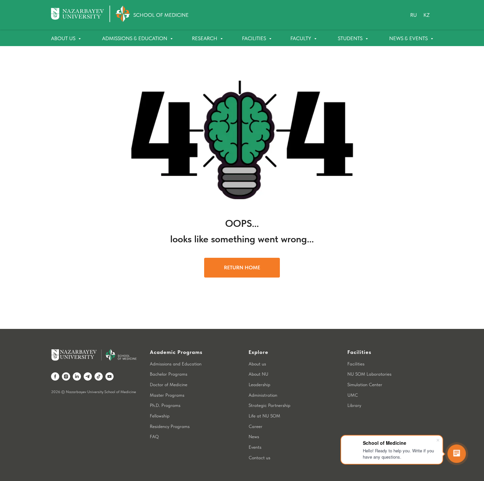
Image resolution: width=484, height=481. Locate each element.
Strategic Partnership (269, 405)
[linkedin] (77, 376)
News (254, 436)
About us (257, 363)
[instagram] (66, 376)
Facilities (254, 38)
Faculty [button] (301, 38)
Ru (413, 15)
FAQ (154, 436)
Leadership (259, 384)
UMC (352, 395)
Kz (426, 15)
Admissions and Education (176, 363)
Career (255, 426)
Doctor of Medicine (168, 384)
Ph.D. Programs (165, 405)
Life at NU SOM (264, 415)
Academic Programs (176, 352)
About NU (258, 374)
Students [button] (351, 38)
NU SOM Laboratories (369, 374)
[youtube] (109, 376)
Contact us (259, 457)
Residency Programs (170, 426)
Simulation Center (364, 384)
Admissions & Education (135, 38)
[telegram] (88, 376)
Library (354, 405)
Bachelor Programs (168, 374)
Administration (263, 395)
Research (205, 38)
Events (255, 447)
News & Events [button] (409, 38)
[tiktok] (98, 376)
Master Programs (167, 395)
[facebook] (55, 376)
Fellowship (160, 415)
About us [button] (64, 38)
